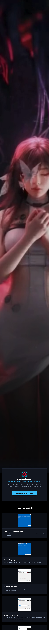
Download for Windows (24, 493)
